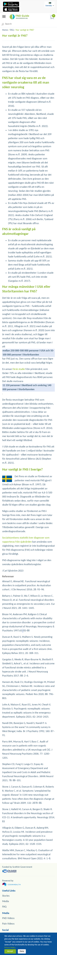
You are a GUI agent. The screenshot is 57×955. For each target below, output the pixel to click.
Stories (6, 896)
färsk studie (19, 369)
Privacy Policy (9, 948)
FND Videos (8, 918)
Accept (10, 951)
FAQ (12, 30)
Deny (22, 951)
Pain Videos (8, 923)
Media (5, 901)
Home (5, 30)
